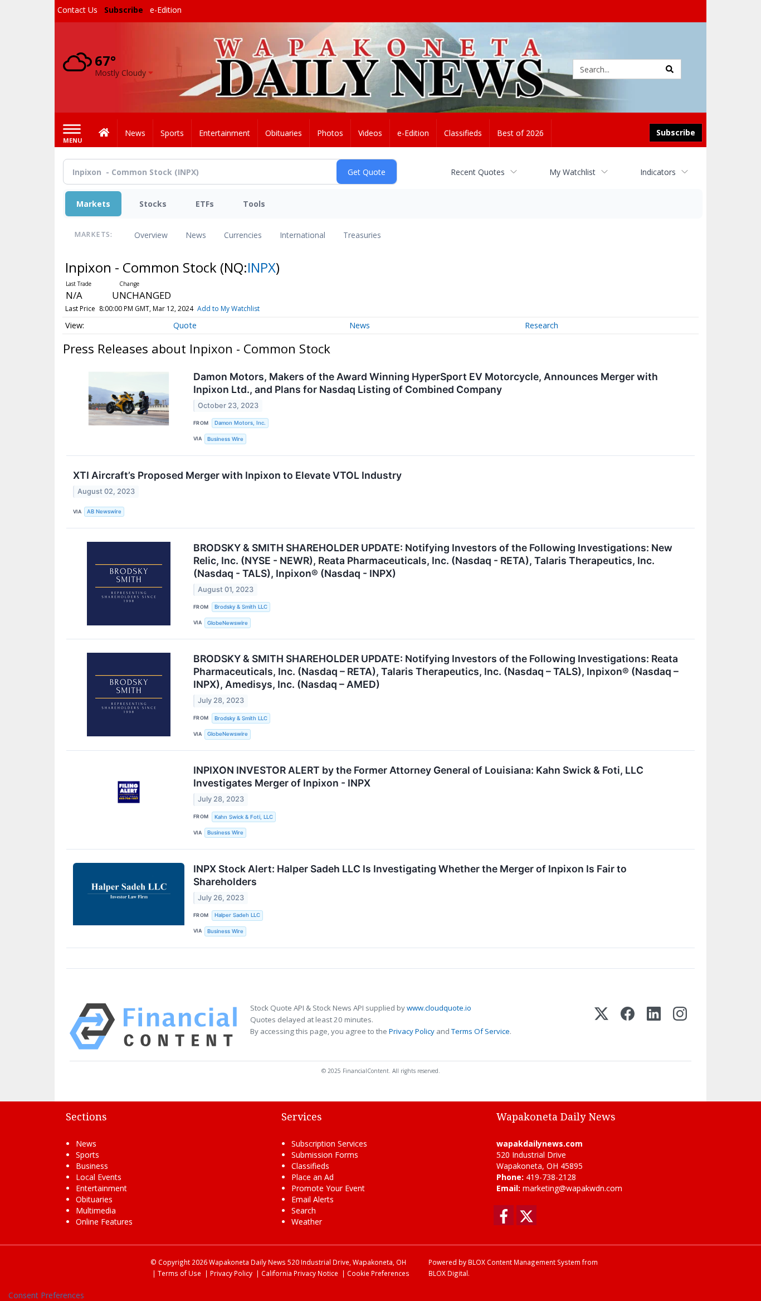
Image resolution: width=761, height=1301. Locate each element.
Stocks (153, 203)
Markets (93, 203)
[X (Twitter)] (601, 1026)
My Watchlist (572, 172)
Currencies (243, 235)
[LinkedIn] (653, 1026)
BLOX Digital (448, 1273)
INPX (261, 267)
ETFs (205, 203)
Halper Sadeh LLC (237, 915)
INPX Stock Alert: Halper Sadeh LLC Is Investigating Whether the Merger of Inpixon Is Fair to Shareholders (410, 875)
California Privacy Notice (299, 1273)
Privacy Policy (412, 1031)
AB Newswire (104, 511)
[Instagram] (680, 1026)
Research (541, 325)
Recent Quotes (478, 172)
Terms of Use (179, 1273)
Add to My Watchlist (228, 308)
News (196, 235)
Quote (185, 325)
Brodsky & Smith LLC (240, 607)
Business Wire (225, 439)
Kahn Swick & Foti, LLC (243, 817)
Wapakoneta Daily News (247, 1262)
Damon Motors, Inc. (240, 423)
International (302, 235)
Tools (254, 203)
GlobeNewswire (227, 623)
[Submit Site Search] (669, 69)
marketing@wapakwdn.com (572, 1188)
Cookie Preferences (378, 1273)
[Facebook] (627, 1026)
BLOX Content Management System (524, 1262)
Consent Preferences (46, 1295)
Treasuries (362, 235)
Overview (151, 235)
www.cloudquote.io (439, 1008)
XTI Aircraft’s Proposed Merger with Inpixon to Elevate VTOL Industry (237, 475)
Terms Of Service (480, 1031)
